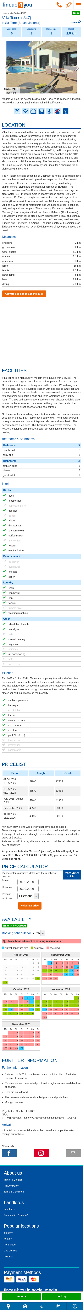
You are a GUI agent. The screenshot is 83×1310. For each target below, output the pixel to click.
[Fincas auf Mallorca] (17, 4)
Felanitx (8, 1238)
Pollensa (8, 1256)
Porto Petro (10, 1244)
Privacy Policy (11, 1185)
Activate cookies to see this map (24, 293)
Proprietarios (10, 1215)
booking (62, 1296)
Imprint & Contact (13, 1179)
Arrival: (6, 880)
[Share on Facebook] (9, 1153)
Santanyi (8, 1232)
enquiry (21, 1296)
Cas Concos (10, 1250)
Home (5, 13)
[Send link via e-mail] (73, 1153)
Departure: (8, 887)
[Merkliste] (69, 4)
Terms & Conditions (14, 1191)
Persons (7, 896)
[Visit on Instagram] (41, 1153)
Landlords (9, 1209)
